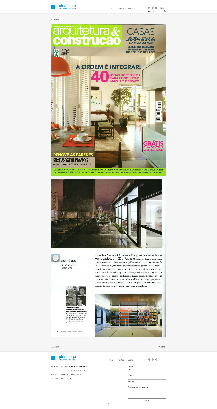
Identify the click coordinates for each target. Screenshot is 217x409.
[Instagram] (149, 8)
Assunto (131, 381)
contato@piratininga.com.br (71, 375)
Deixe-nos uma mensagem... (138, 387)
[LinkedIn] (153, 8)
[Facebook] (156, 8)
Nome (130, 369)
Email (130, 375)
